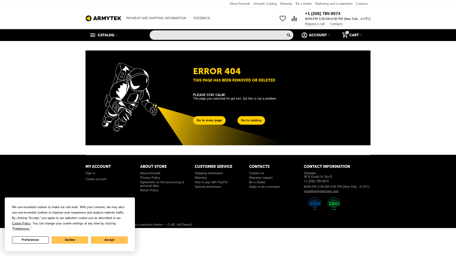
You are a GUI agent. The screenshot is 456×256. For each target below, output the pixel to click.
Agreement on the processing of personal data (162, 183)
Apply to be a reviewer (264, 186)
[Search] (288, 35)
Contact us (256, 173)
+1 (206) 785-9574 (322, 13)
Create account (96, 179)
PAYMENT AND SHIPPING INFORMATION (156, 18)
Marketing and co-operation (333, 3)
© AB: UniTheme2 (179, 224)
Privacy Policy (150, 177)
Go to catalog (251, 120)
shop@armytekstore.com (321, 191)
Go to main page (209, 120)
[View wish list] (282, 21)
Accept (109, 240)
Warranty (286, 3)
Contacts (362, 3)
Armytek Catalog (264, 3)
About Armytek (240, 3)
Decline (70, 240)
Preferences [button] (21, 228)
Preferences (30, 240)
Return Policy (149, 190)
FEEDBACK (202, 18)
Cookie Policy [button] (21, 223)
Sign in (90, 173)
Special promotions (208, 186)
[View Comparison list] (294, 21)
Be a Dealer (304, 3)
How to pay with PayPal (211, 182)
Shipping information (209, 173)
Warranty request (261, 177)
